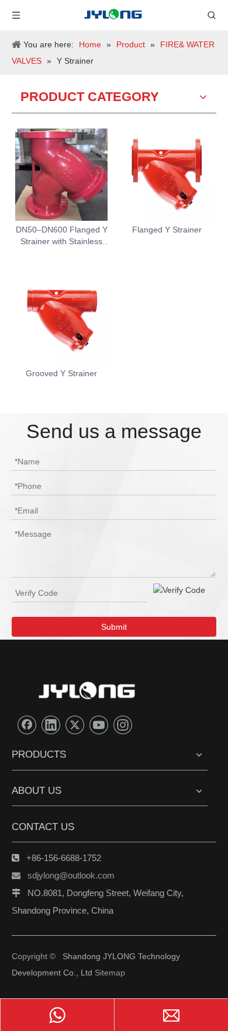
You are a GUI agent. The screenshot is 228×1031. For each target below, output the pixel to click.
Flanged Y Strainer (167, 229)
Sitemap (110, 972)
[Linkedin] (51, 725)
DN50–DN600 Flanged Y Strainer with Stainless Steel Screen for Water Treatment (62, 236)
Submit (114, 626)
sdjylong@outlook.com (71, 875)
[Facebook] (27, 725)
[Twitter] (74, 725)
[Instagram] (122, 725)
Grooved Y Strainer (61, 373)
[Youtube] (98, 725)
